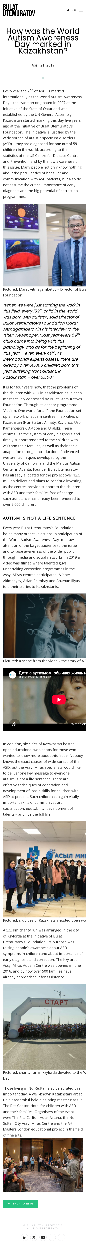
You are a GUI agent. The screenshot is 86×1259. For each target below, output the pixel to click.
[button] (74, 10)
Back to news (23, 1203)
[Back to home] (19, 10)
